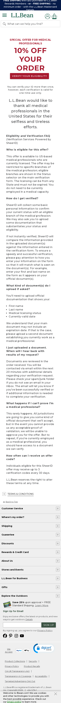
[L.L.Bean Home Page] (26, 16)
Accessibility (41, 676)
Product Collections (15, 661)
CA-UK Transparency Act (17, 671)
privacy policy (14, 701)
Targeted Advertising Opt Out (20, 681)
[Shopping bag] (55, 16)
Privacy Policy (44, 630)
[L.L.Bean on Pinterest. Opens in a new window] (11, 635)
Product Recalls (32, 666)
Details (30, 10)
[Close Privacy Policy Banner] (55, 694)
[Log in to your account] (47, 16)
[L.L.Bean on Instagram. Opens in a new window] (16, 635)
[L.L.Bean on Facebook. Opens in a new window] (5, 635)
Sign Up (48, 624)
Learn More (41, 605)
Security (33, 661)
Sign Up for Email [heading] (13, 611)
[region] (30, 5)
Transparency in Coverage (18, 676)
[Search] (5, 23)
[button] (44, 648)
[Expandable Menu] (4, 16)
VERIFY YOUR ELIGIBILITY (29, 75)
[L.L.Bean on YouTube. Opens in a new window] (22, 635)
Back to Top (12, 501)
